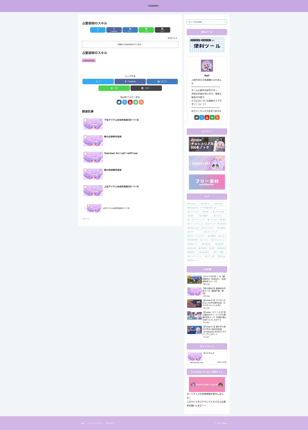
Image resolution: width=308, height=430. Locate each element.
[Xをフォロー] (124, 102)
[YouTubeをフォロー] (130, 102)
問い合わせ (110, 423)
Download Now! (88, 60)
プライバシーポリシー (95, 423)
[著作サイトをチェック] (119, 102)
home (82, 423)
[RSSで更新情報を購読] (141, 102)
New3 (207, 75)
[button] (162, 30)
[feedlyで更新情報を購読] (135, 102)
